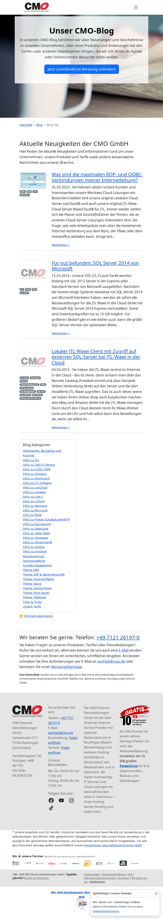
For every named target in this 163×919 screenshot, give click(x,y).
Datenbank (35, 378)
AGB (130, 874)
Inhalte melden (92, 874)
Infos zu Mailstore (35, 506)
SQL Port (41, 391)
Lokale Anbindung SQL (29, 385)
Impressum (123, 878)
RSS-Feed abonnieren (38, 616)
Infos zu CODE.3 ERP (37, 469)
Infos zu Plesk (32, 515)
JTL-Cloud (24, 293)
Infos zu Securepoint (37, 524)
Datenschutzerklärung (106, 911)
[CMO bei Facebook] (51, 800)
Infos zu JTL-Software (37, 483)
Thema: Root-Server (36, 593)
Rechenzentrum (33, 556)
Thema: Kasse (32, 583)
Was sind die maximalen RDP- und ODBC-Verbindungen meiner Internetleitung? (97, 177)
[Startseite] (37, 7)
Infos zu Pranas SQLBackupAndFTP (46, 519)
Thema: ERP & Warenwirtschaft (44, 574)
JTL (21, 289)
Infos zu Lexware (34, 492)
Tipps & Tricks (32, 602)
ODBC (22, 191)
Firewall (23, 381)
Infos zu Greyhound (36, 478)
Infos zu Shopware (35, 538)
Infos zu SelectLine (35, 528)
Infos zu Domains (35, 474)
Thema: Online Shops (37, 588)
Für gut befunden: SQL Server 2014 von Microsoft (95, 266)
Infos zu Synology (35, 551)
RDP (29, 191)
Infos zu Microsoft (35, 510)
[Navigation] (136, 7)
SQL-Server (37, 395)
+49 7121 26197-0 (118, 637)
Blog (39, 125)
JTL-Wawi (24, 378)
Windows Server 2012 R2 (30, 398)
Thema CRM (31, 570)
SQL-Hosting (25, 395)
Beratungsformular (66, 666)
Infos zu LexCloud (35, 487)
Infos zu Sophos (34, 547)
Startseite (25, 125)
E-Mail (124, 650)
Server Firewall (26, 388)
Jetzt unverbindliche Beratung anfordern (81, 69)
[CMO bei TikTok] (51, 808)
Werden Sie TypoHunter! (36, 878)
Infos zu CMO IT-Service (39, 465)
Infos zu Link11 (33, 497)
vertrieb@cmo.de (111, 661)
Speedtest (24, 195)
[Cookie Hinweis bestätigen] (156, 893)
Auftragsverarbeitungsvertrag (99, 878)
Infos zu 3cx (31, 460)
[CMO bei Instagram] (71, 800)
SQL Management (27, 391)
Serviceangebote (34, 561)
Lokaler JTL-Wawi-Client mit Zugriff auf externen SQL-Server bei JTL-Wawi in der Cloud (96, 357)
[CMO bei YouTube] (61, 800)
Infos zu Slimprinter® (37, 542)
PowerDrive (129, 766)
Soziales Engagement (37, 565)
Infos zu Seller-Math (36, 533)
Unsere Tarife (32, 606)
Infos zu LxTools (34, 501)
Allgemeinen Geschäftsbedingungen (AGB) (113, 845)
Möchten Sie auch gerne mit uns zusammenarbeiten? (69, 856)
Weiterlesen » (61, 245)
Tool (35, 191)
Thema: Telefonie (34, 597)
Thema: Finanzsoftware (38, 579)
